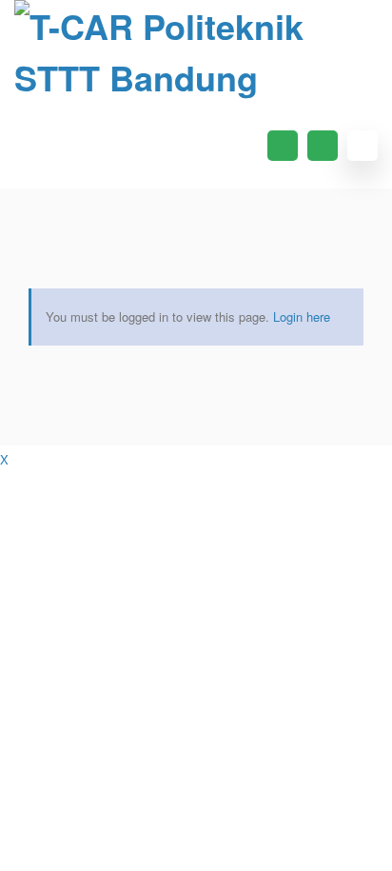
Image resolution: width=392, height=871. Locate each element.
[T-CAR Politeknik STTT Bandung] (196, 51)
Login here (301, 316)
